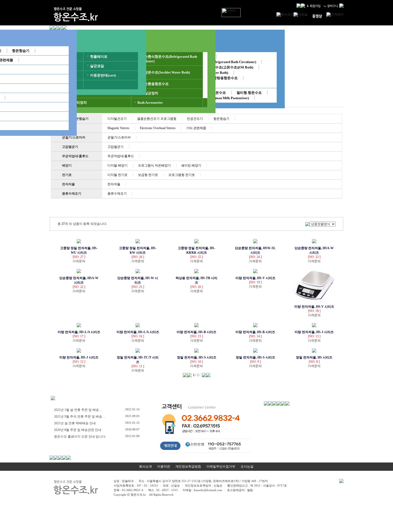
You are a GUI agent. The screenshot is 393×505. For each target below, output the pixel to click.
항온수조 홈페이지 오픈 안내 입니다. (80, 436)
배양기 (67, 165)
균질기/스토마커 (73, 137)
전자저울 (68, 184)
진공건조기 (195, 119)
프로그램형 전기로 (181, 175)
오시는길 (247, 466)
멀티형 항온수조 (249, 93)
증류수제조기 (71, 193)
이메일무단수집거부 (220, 466)
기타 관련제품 (196, 128)
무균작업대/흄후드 (75, 156)
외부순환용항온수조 (153, 84)
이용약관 (163, 466)
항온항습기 (20, 51)
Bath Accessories (150, 103)
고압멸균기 (70, 147)
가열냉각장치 (76, 103)
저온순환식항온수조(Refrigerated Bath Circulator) (217, 62)
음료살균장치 (147, 93)
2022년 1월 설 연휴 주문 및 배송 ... (78, 410)
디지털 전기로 (117, 175)
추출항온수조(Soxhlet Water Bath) (163, 72)
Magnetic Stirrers (118, 128)
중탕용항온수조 (225, 78)
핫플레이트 (98, 57)
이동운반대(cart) (103, 75)
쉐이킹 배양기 (191, 165)
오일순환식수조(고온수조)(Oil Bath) (225, 67)
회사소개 (145, 466)
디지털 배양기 (117, 165)
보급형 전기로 (148, 175)
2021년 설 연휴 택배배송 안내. (75, 423)
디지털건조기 (117, 119)
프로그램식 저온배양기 (154, 165)
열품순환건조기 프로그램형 (156, 119)
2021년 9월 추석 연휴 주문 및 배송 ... (79, 416)
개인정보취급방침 (188, 466)
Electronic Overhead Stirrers (158, 128)
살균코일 (97, 66)
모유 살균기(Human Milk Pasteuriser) (220, 98)
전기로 (67, 175)
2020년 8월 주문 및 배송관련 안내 (77, 430)
